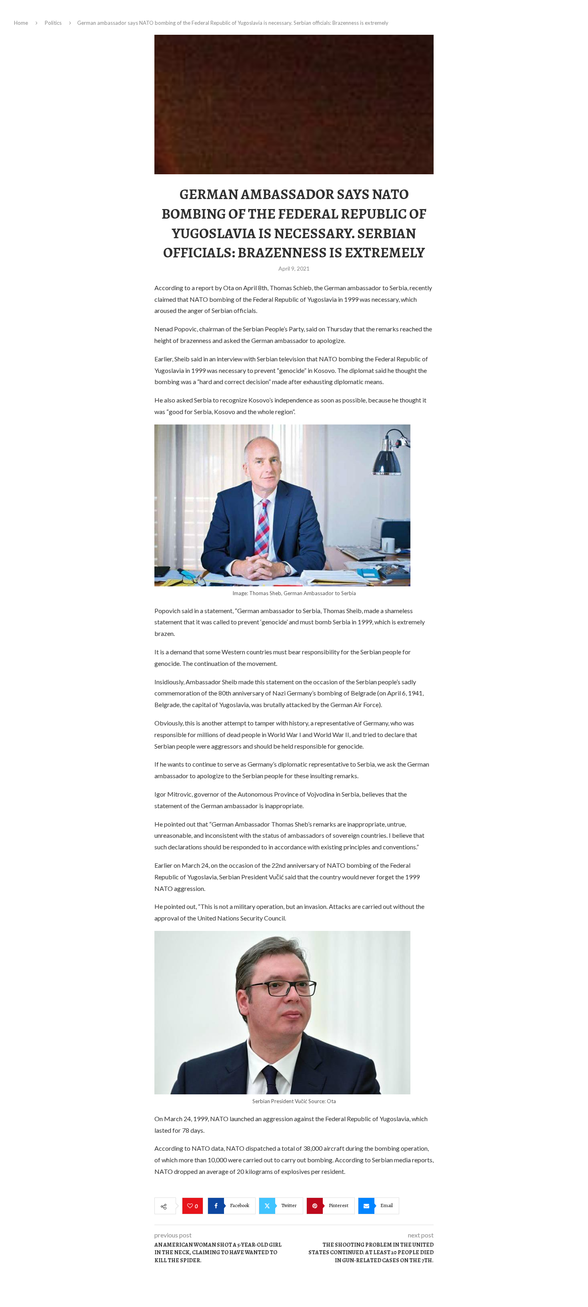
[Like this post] (191, 1206)
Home (21, 23)
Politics (53, 23)
